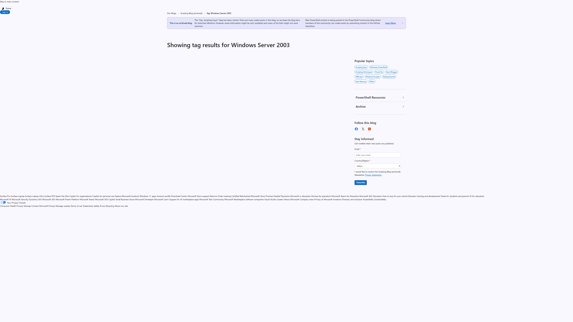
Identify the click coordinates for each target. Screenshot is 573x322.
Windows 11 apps (148, 196)
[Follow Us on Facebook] (356, 129)
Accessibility (368, 199)
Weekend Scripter (373, 76)
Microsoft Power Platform (67, 199)
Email (358, 149)
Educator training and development (424, 196)
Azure (132, 199)
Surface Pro (5, 196)
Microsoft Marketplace (234, 199)
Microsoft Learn (161, 199)
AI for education (477, 196)
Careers (280, 199)
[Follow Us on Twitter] (363, 129)
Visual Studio (270, 199)
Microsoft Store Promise (262, 196)
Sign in (5, 12)
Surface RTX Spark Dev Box (56, 196)
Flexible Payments (282, 196)
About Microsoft (291, 199)
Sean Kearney (361, 81)
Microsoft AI (5, 199)
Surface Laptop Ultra (34, 196)
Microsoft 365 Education (370, 196)
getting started (389, 76)
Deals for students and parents (455, 196)
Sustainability (380, 199)
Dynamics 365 (35, 199)
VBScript (359, 76)
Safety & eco (99, 206)
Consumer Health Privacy (11, 206)
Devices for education (321, 196)
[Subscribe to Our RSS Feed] (369, 129)
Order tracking (224, 196)
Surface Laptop (17, 196)
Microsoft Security (20, 199)
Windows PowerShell (378, 67)
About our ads (121, 206)
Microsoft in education (300, 196)
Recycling (110, 206)
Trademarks (88, 206)
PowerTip (379, 72)
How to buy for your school (395, 196)
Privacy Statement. (373, 175)
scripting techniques (364, 72)
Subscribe (360, 182)
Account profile (163, 196)
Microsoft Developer (144, 199)
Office (371, 81)
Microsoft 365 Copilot (105, 199)
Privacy (52, 206)
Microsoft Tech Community (211, 199)
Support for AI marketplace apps (184, 199)
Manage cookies (63, 206)
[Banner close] (402, 23)
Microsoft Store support (198, 196)
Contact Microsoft (39, 206)
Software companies (254, 199)
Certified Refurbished (240, 196)
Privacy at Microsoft (323, 199)
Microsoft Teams (87, 199)
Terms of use (76, 206)
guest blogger (391, 72)
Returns (213, 196)
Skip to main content (9, 1)
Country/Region (363, 160)
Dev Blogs (171, 13)
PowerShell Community (359, 20)
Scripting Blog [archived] (191, 13)
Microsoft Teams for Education (345, 196)
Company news (307, 199)
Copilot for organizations (80, 196)
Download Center (179, 196)
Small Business (122, 199)
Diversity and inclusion (352, 199)
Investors (337, 199)
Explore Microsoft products (127, 196)
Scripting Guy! (361, 67)
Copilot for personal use (103, 196)
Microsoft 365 (48, 199)
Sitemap (27, 206)
